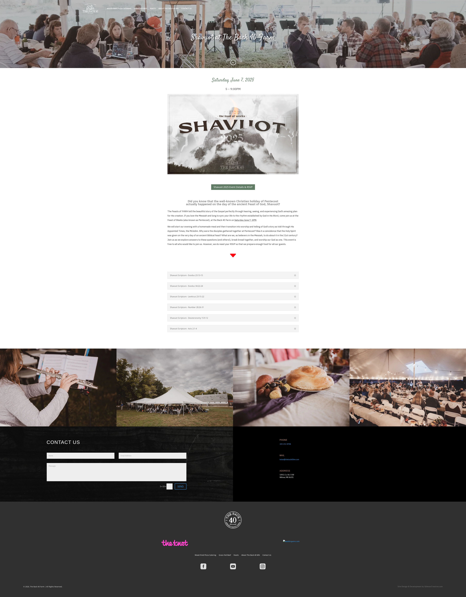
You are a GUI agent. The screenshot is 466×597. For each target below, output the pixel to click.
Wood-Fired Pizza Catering (119, 8)
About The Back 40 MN (168, 8)
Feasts (153, 8)
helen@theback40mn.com (289, 459)
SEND (180, 486)
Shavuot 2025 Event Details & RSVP (233, 187)
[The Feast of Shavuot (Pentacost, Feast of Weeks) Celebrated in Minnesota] (233, 173)
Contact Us (186, 8)
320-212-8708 (285, 444)
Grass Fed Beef (140, 8)
